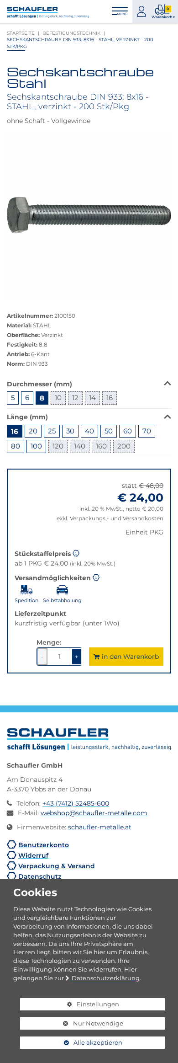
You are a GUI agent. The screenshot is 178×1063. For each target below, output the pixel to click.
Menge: (49, 642)
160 (101, 446)
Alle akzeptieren (71, 1042)
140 (79, 446)
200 (124, 446)
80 (15, 446)
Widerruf (33, 855)
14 (92, 397)
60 (127, 431)
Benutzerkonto (43, 845)
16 (109, 397)
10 (58, 397)
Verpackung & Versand (56, 866)
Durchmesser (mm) (39, 383)
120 (57, 446)
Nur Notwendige (71, 1025)
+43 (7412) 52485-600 (75, 803)
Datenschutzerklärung (106, 978)
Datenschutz (39, 876)
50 (109, 431)
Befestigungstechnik (71, 33)
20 (33, 431)
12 (75, 397)
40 (89, 431)
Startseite (21, 33)
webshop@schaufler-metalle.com (94, 813)
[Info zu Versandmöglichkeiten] (96, 576)
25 (52, 431)
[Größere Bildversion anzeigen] (89, 215)
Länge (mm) (27, 416)
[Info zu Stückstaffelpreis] (76, 552)
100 (36, 446)
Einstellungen (69, 1005)
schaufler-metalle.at (99, 827)
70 (146, 431)
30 (70, 431)
